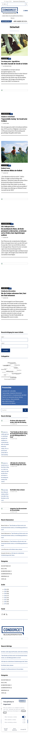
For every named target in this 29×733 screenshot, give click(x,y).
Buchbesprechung (5, 571)
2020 (5, 601)
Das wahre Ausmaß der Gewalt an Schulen (14, 64)
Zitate (2, 579)
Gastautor (5, 172)
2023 (5, 595)
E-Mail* (3, 343)
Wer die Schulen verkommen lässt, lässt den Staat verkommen (13, 294)
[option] (20, 21)
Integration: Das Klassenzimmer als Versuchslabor (18, 509)
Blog (2, 568)
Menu (26, 10)
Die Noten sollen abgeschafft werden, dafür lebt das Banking (18, 421)
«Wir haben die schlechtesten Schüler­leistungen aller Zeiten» (18, 463)
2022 (5, 597)
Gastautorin (6, 123)
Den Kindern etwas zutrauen (17, 490)
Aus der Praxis (5, 566)
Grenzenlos (4, 576)
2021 (5, 599)
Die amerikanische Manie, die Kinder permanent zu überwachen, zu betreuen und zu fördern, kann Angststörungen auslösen (13, 232)
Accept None (6, 729)
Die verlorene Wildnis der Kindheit (11, 171)
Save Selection (14, 729)
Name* (2, 337)
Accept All (23, 729)
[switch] (24, 717)
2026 (5, 589)
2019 (5, 603)
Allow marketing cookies (11, 722)
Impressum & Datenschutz (19, 1)
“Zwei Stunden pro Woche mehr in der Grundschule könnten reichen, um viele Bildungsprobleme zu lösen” (19, 434)
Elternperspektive (5, 573)
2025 (5, 591)
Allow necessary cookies (11, 717)
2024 (5, 593)
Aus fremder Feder (7, 66)
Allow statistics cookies (10, 719)
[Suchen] (25, 410)
